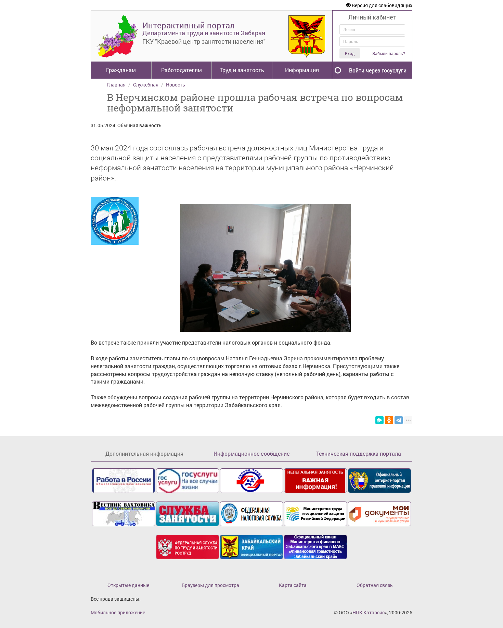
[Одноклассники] (389, 420)
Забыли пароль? (388, 53)
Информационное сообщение (251, 453)
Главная (116, 84)
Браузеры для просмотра (210, 585)
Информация (302, 70)
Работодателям (181, 70)
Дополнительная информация (144, 453)
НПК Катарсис (368, 612)
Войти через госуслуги (378, 70)
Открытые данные (128, 585)
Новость (175, 84)
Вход (349, 53)
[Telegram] (399, 420)
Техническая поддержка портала (358, 453)
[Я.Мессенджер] (379, 420)
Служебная (145, 84)
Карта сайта (293, 585)
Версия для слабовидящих (381, 5)
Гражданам (121, 70)
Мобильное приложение (118, 612)
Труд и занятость (242, 70)
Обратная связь (375, 585)
